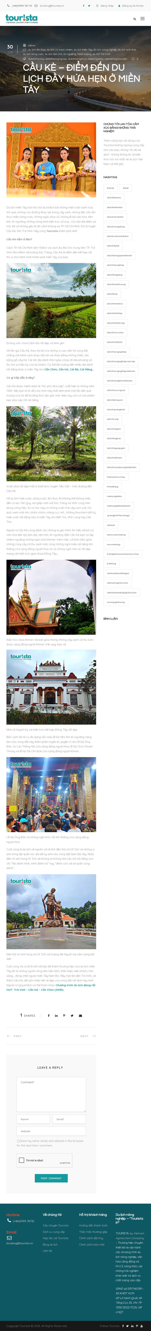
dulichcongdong (116, 226)
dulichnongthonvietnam (119, 380)
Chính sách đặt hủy (91, 1238)
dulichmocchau (115, 332)
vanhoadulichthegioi (118, 573)
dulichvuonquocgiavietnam (121, 467)
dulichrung (112, 419)
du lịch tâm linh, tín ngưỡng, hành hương (68, 54)
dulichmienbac (115, 303)
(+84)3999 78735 (23, 1221)
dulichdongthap (115, 265)
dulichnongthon (77, 58)
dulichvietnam (114, 457)
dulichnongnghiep (56, 58)
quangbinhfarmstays (118, 515)
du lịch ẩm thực (37, 49)
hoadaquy (112, 486)
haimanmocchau (116, 477)
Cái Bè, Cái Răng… (82, 369)
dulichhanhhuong (116, 284)
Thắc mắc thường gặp (93, 1232)
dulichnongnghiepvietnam (121, 371)
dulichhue (112, 293)
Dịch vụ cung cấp (54, 1232)
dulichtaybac (114, 438)
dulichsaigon (114, 428)
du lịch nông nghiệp (105, 49)
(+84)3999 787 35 (22, 5)
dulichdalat (113, 245)
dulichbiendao (115, 207)
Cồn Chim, (51, 369)
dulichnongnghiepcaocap (121, 361)
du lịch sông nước (33, 54)
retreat (111, 525)
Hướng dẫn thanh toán (93, 1225)
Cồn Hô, (64, 369)
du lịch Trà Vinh (101, 54)
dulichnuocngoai (116, 390)
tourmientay (113, 544)
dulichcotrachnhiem (118, 236)
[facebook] (83, 5)
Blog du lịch (50, 1244)
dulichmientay (36, 58)
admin (31, 45)
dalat (126, 188)
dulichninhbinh (114, 342)
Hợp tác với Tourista (55, 1238)
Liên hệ (47, 1251)
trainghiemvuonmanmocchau (123, 554)
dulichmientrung (115, 322)
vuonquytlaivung (116, 602)
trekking (111, 563)
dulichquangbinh (116, 409)
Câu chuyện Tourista (56, 1225)
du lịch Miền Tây (83, 49)
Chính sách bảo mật (91, 1244)
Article (110, 188)
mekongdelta (95, 58)
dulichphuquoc (115, 400)
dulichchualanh (115, 216)
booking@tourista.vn (52, 5)
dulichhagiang (114, 274)
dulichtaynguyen (116, 448)
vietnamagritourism (116, 58)
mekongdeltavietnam (118, 505)
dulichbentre (114, 197)
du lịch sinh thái (127, 49)
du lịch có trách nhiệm (60, 49)
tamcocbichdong (116, 534)
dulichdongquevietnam (119, 255)
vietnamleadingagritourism (121, 592)
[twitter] (89, 5)
